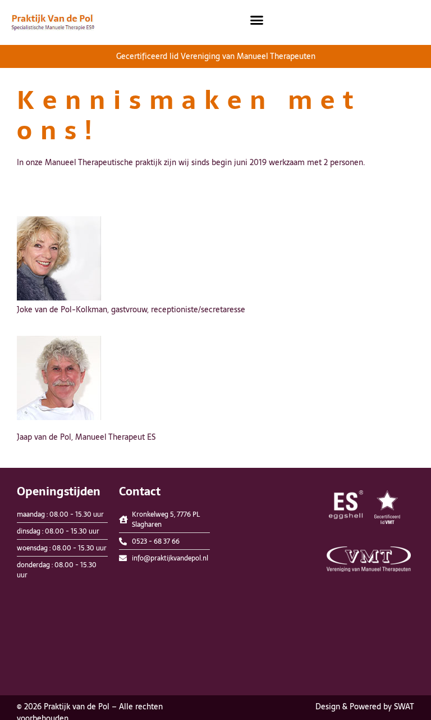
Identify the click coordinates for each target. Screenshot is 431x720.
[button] (257, 19)
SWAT (404, 706)
